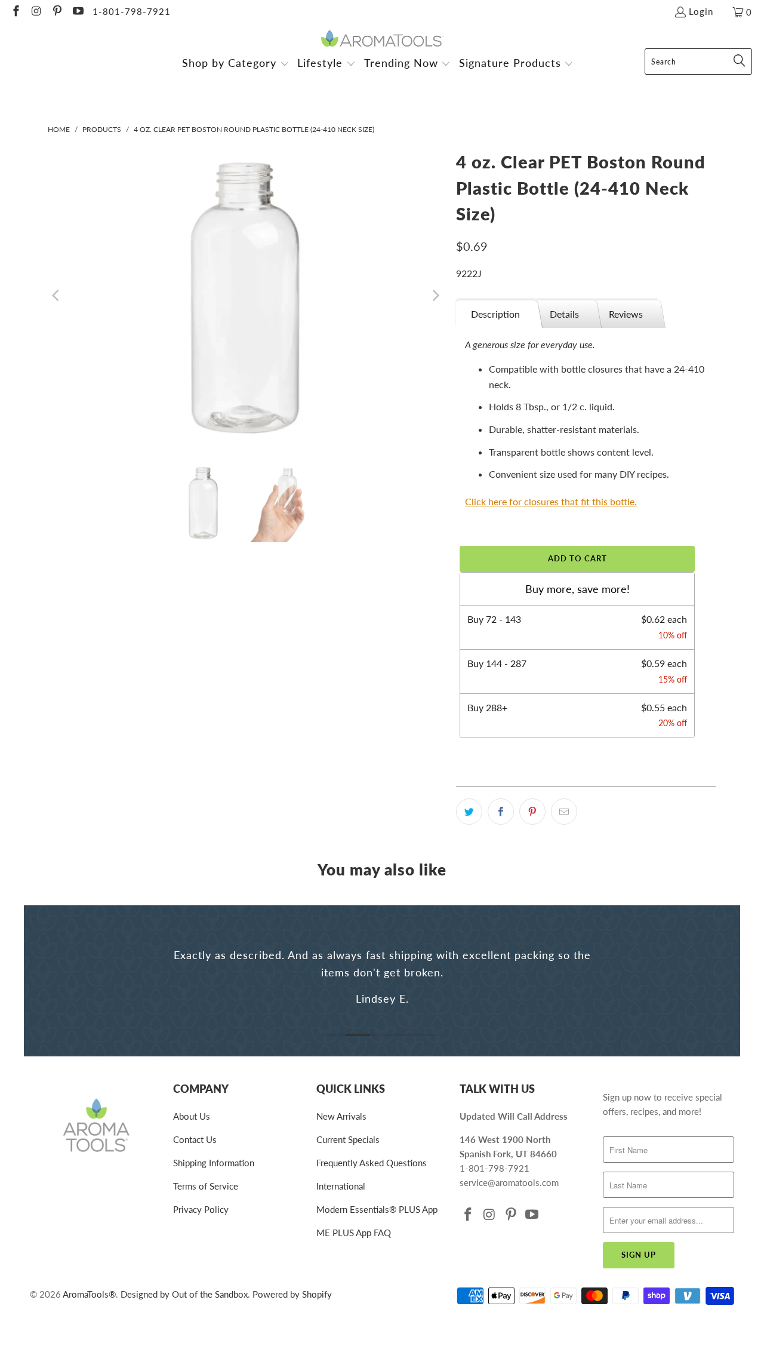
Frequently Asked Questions (371, 1162)
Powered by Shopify (292, 1294)
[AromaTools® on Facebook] (15, 12)
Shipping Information (213, 1162)
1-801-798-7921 (132, 11)
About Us (191, 1116)
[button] (235, 64)
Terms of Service (205, 1186)
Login (701, 11)
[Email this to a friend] (564, 811)
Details (564, 313)
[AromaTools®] (382, 39)
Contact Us (195, 1139)
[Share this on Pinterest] (532, 811)
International (340, 1186)
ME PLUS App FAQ (353, 1232)
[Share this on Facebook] (501, 811)
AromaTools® (89, 1294)
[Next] (435, 295)
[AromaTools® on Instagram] (36, 12)
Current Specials (348, 1139)
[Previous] (56, 295)
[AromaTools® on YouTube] (77, 12)
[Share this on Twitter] (469, 811)
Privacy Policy (201, 1209)
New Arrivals (341, 1116)
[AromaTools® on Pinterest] (56, 12)
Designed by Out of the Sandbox (184, 1294)
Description (495, 313)
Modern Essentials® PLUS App (377, 1209)
